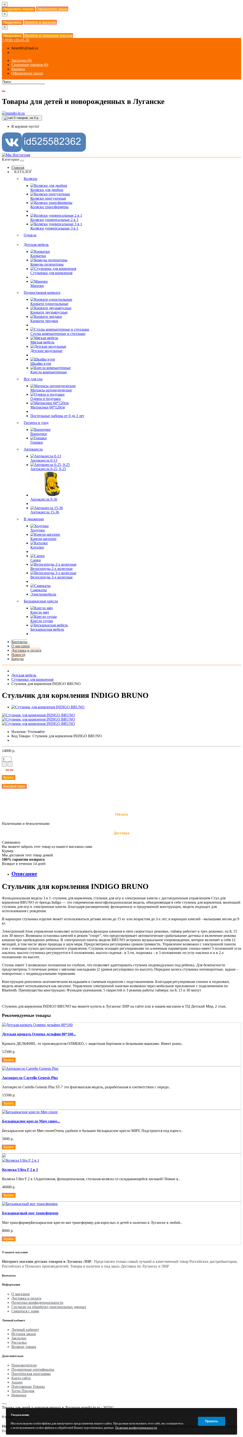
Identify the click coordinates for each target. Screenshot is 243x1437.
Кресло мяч (39, 612)
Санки (35, 560)
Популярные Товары (28, 1387)
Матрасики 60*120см (47, 407)
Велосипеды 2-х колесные (51, 569)
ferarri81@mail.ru (24, 48)
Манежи (37, 286)
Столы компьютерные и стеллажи (57, 334)
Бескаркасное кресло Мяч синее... (31, 1121)
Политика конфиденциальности (37, 1303)
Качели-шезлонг (43, 539)
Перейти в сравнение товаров (48, 35)
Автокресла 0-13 (43, 460)
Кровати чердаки (44, 321)
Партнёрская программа (31, 1374)
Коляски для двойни (46, 190)
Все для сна (33, 379)
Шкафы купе (40, 364)
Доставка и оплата (26, 650)
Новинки (18, 1395)
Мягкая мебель (42, 342)
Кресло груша (41, 621)
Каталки (37, 547)
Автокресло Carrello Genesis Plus (30, 1078)
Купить (9, 777)
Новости (18, 655)
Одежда (30, 235)
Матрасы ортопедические (51, 390)
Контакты (19, 642)
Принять (211, 1421)
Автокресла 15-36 (44, 512)
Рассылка (19, 1342)
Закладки (18, 1338)
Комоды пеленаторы (47, 264)
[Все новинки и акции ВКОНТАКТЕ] (44, 151)
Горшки (36, 442)
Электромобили (43, 594)
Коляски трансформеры (49, 207)
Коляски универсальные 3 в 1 (54, 228)
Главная (17, 167)
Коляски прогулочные (48, 198)
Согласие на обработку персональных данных (48, 1307)
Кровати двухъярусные (49, 312)
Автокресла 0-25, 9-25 (48, 469)
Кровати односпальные (49, 304)
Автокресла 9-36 (43, 499)
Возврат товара (23, 1347)
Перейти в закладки (40, 22)
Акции (17, 1382)
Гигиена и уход (36, 423)
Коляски (30, 179)
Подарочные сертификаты (32, 1369)
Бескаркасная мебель (47, 629)
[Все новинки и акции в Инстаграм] (16, 155)
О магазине (20, 646)
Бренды (17, 659)
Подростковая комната (42, 293)
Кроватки (38, 256)
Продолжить (12, 22)
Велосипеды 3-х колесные (51, 577)
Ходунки (37, 530)
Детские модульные (46, 351)
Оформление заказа (52, 9)
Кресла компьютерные (48, 372)
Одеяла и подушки (45, 399)
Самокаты (38, 590)
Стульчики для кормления (51, 273)
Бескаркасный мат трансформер (30, 1213)
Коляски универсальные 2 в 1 (54, 220)
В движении (34, 519)
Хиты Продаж (22, 1391)
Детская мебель (36, 245)
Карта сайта (21, 1378)
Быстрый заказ (14, 786)
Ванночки (38, 434)
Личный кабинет (25, 1330)
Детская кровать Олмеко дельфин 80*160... (39, 1034)
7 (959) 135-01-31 (15, 40)
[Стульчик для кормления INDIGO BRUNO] (47, 707)
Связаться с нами (25, 1311)
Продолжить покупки (18, 9)
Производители (24, 1365)
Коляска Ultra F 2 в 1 (20, 1170)
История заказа (23, 1334)
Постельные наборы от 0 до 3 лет (57, 416)
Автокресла (33, 449)
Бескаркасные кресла (41, 601)
